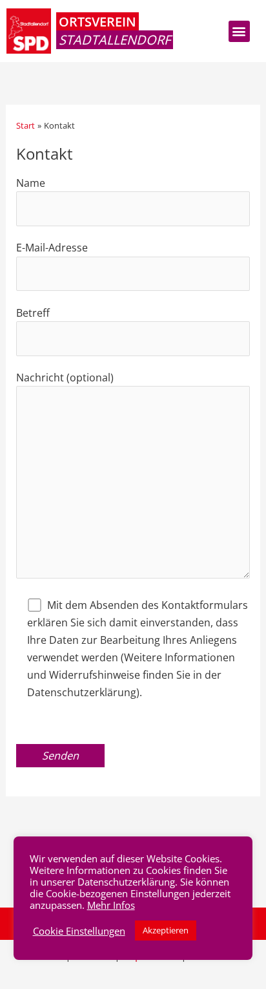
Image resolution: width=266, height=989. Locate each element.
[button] (239, 31)
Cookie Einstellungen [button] (79, 931)
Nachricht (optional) (65, 377)
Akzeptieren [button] (166, 930)
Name (30, 182)
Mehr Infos (111, 905)
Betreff (33, 312)
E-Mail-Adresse (52, 247)
